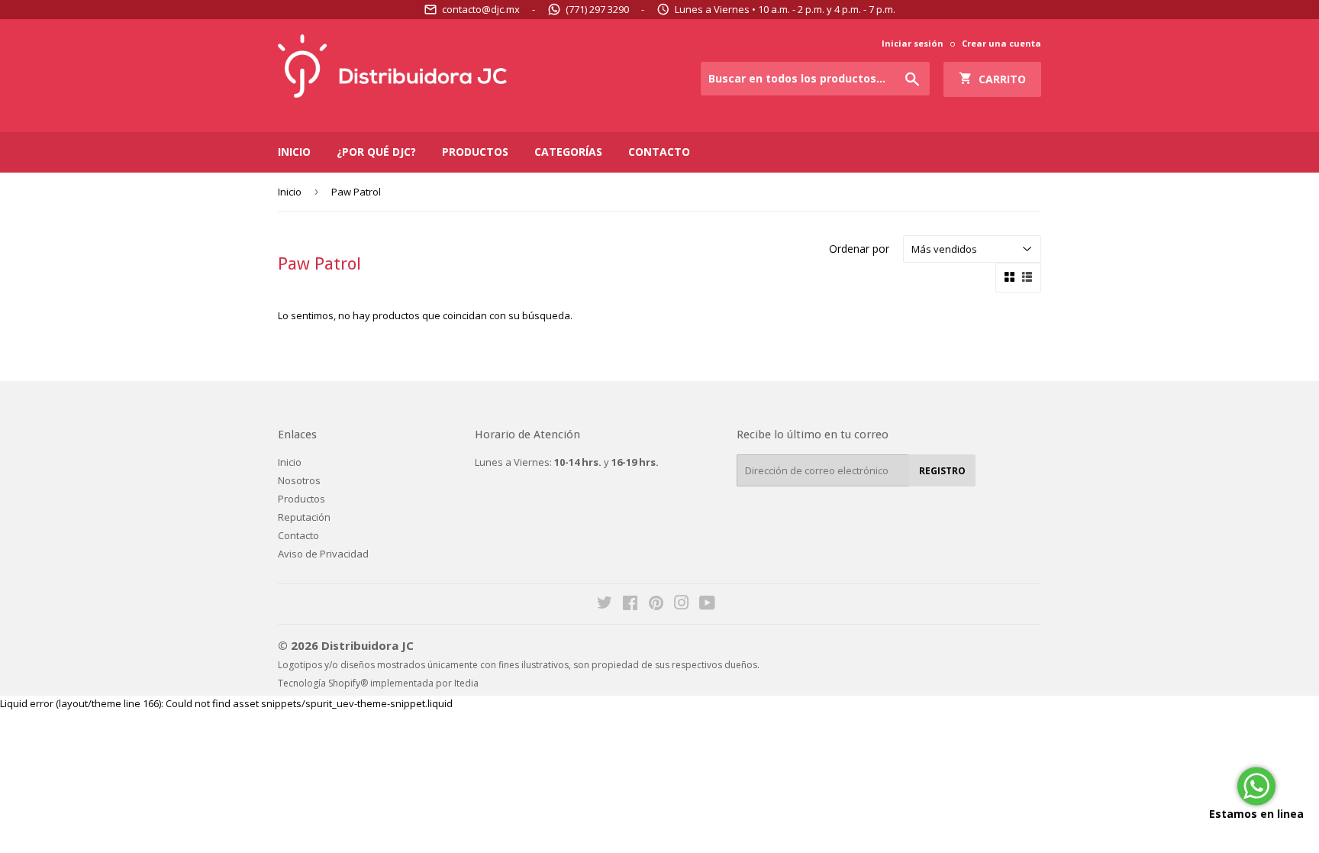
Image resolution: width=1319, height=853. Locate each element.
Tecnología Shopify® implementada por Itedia (378, 683)
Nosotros (299, 480)
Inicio (294, 151)
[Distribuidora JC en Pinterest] (656, 605)
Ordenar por (859, 248)
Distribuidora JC (367, 645)
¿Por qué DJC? (376, 151)
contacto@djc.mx (481, 9)
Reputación (304, 517)
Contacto (659, 151)
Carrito (999, 79)
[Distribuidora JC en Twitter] (604, 605)
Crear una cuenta (1001, 43)
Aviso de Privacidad (323, 554)
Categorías (568, 151)
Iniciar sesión (912, 43)
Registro (942, 470)
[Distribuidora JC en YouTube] (707, 605)
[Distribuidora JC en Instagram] (681, 605)
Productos (475, 151)
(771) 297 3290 (597, 9)
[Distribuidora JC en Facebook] (630, 605)
